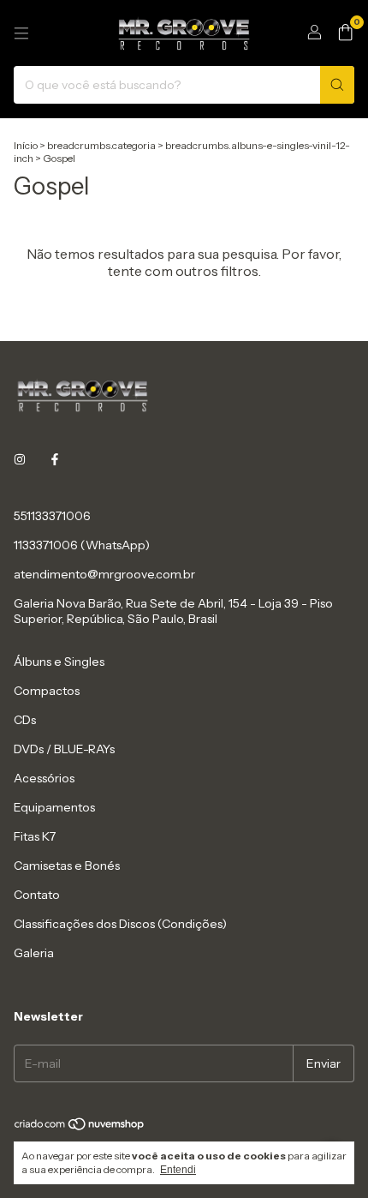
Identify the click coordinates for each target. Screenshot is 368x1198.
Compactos (47, 690)
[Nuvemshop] (80, 1127)
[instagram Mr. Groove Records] (20, 459)
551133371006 (52, 516)
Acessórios (44, 778)
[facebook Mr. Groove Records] (55, 459)
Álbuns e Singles (59, 661)
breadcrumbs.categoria (101, 145)
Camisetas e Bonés (67, 865)
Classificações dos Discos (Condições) (120, 923)
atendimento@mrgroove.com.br (104, 574)
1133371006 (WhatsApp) (82, 545)
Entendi (178, 1170)
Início (26, 145)
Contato (37, 894)
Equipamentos (54, 807)
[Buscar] (337, 85)
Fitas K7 (35, 836)
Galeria (34, 953)
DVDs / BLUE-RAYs (64, 749)
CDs (25, 720)
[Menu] (21, 33)
